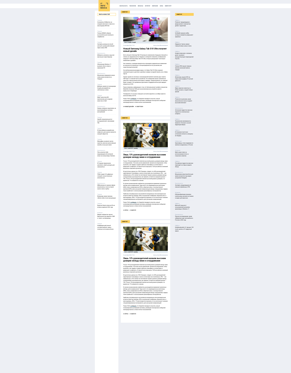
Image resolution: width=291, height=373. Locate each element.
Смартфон (139, 106)
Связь (161, 5)
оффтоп (133, 210)
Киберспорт (168, 5)
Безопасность (124, 5)
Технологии (132, 5)
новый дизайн (129, 106)
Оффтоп (124, 12)
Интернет (147, 5)
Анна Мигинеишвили (162, 45)
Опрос (126, 210)
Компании (155, 5)
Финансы (140, 5)
